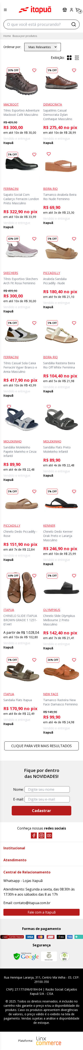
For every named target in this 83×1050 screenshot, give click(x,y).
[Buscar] (73, 24)
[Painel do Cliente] (71, 10)
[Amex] (70, 937)
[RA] (64, 956)
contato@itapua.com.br (31, 903)
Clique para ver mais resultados (41, 746)
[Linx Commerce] (49, 1040)
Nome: (18, 789)
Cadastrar (41, 810)
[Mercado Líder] (48, 956)
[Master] (40, 937)
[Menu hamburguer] (5, 10)
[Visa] (30, 937)
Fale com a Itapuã (42, 912)
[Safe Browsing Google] (26, 956)
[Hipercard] (50, 937)
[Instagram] (41, 835)
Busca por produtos (25, 36)
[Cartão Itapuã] (12, 937)
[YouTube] (49, 835)
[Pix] (78, 937)
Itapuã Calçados (35, 10)
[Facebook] (34, 835)
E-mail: (18, 799)
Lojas (65, 10)
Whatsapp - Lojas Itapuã (23, 880)
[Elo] (61, 937)
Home (7, 36)
